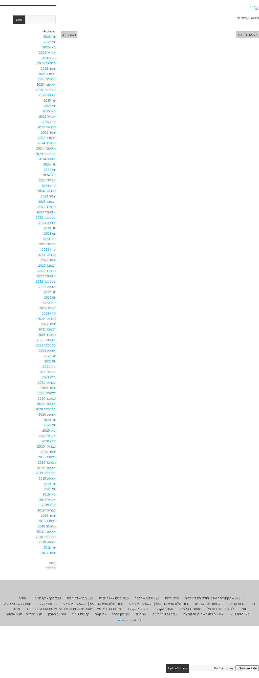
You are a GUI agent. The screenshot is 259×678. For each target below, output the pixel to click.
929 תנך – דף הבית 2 (46, 598)
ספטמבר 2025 (46, 89)
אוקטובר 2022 (46, 276)
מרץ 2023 (49, 249)
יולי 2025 (50, 100)
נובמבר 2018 (47, 526)
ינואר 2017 (48, 553)
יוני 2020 (50, 425)
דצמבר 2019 (47, 457)
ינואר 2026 (48, 68)
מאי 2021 (49, 366)
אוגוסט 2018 (47, 542)
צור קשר (140, 614)
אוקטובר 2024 (46, 148)
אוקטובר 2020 (46, 403)
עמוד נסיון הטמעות (165, 614)
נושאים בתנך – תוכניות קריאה (203, 614)
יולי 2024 (49, 164)
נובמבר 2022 (47, 270)
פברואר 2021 (47, 382)
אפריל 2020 (47, 435)
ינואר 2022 (48, 324)
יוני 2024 (50, 169)
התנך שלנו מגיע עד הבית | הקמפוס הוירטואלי (159, 603)
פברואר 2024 (46, 191)
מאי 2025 (49, 111)
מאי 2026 (49, 47)
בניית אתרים (125, 620)
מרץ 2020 (48, 441)
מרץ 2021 (49, 377)
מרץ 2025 (49, 121)
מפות (16, 609)
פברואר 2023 (46, 254)
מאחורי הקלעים (190, 609)
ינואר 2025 (48, 132)
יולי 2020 (49, 419)
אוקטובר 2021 (46, 340)
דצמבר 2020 (47, 393)
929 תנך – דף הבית (80, 598)
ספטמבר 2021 (46, 345)
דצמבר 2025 (47, 73)
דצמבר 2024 (47, 137)
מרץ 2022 (49, 313)
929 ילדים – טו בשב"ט (114, 598)
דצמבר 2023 (47, 201)
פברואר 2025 (46, 127)
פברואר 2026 (46, 63)
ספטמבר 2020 (45, 409)
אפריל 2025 (47, 116)
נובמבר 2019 (47, 462)
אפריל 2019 (47, 499)
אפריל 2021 (47, 372)
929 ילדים (172, 598)
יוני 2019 (50, 489)
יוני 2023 (50, 233)
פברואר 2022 (46, 318)
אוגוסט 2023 (47, 223)
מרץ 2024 (48, 185)
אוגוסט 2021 (47, 350)
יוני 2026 (50, 42)
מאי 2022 (49, 302)
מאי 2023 (49, 238)
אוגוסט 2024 (47, 159)
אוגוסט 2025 (47, 95)
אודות (22, 598)
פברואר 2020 (46, 446)
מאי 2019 (49, 494)
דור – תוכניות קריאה (241, 603)
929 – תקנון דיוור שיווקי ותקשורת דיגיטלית (213, 598)
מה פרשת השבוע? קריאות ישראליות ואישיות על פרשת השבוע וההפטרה (73, 609)
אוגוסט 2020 (47, 414)
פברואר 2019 (46, 510)
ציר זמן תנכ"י (121, 614)
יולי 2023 (50, 228)
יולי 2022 (50, 292)
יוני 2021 (50, 361)
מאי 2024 (49, 175)
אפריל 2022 (47, 308)
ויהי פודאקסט (48, 603)
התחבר (51, 568)
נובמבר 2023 (47, 207)
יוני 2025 (50, 105)
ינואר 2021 (48, 388)
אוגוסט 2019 (47, 478)
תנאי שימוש (14, 614)
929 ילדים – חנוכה (147, 598)
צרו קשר (100, 614)
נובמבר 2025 (47, 79)
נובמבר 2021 (47, 334)
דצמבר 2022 (47, 265)
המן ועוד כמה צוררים (209, 603)
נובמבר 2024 (47, 143)
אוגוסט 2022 (47, 286)
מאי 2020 (49, 430)
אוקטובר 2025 (46, 84)
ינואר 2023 (48, 260)
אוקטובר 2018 (46, 531)
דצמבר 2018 (47, 521)
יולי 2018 (50, 547)
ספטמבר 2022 (46, 281)
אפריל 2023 (47, 244)
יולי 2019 (50, 483)
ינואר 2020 (48, 451)
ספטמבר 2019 (46, 473)
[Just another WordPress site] (254, 8)
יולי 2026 (49, 36)
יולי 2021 (50, 356)
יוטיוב (243, 609)
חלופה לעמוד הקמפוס (19, 603)
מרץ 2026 (48, 58)
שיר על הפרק (57, 614)
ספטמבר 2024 (45, 153)
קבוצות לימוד (80, 614)
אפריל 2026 (47, 52)
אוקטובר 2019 (46, 467)
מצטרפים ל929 (239, 614)
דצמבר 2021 (47, 329)
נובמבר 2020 (47, 398)
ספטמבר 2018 (46, 537)
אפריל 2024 (47, 180)
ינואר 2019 (48, 515)
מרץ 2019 (49, 505)
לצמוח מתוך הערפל (220, 609)
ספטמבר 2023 (46, 217)
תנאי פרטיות (34, 614)
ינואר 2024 (48, 196)
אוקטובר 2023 (46, 212)
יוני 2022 (50, 297)
